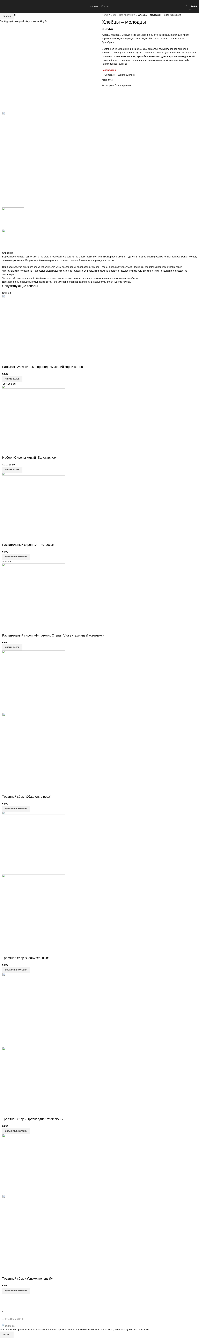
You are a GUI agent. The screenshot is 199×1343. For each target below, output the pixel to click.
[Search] (180, 6)
